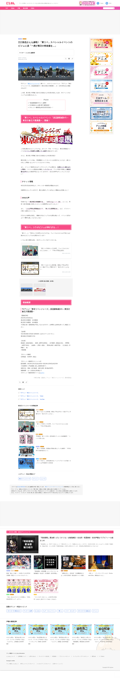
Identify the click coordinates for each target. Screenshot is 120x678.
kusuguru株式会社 (21, 486)
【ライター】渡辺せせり (14, 611)
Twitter (101, 3)
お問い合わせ (32, 656)
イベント (35, 478)
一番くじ (60, 611)
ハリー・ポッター (70, 611)
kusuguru (8, 660)
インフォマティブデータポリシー (81, 656)
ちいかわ (37, 611)
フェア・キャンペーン (49, 611)
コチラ (42, 372)
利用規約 (54, 656)
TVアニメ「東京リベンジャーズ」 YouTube (32, 399)
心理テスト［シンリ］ (58, 663)
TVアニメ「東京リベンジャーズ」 (29, 392)
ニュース (42, 478)
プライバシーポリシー (64, 656)
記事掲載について (22, 656)
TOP (6, 8)
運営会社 (94, 656)
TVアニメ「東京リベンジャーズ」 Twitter (31, 396)
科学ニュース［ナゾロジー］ (27, 663)
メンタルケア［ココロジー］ (43, 663)
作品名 (12, 8)
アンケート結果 (28, 611)
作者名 (32, 8)
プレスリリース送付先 (44, 656)
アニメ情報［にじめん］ (12, 663)
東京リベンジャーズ (34, 83)
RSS (110, 3)
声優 (19, 8)
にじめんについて (10, 656)
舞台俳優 (25, 8)
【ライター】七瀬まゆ (84, 611)
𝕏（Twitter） (102, 656)
